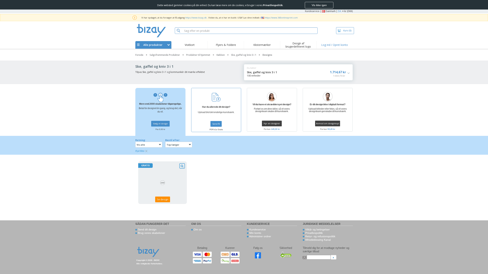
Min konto (255, 232)
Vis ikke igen (319, 5)
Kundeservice (312, 11)
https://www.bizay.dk (196, 17)
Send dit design (147, 229)
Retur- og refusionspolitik (319, 236)
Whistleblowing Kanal (317, 239)
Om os (197, 229)
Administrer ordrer (260, 236)
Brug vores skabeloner (151, 232)
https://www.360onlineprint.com (281, 17)
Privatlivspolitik (313, 232)
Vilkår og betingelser (317, 229)
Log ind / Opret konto (334, 45)
